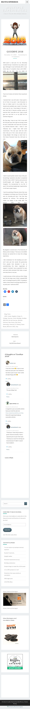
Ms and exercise (13, 320)
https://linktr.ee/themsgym (10, 608)
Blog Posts (7, 314)
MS (7, 320)
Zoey (17, 326)
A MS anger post (8, 578)
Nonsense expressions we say (12, 559)
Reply (7, 381)
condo (9, 316)
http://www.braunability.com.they (14, 413)
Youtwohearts (22, 54)
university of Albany (14, 324)
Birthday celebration (9, 563)
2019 (5, 316)
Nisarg (15, 703)
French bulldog (17, 318)
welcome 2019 (11, 326)
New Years (18, 322)
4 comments (16, 56)
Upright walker (8, 556)
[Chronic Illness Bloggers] (15, 662)
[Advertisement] (15, 686)
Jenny (11, 363)
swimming (6, 324)
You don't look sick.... (9, 553)
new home (11, 322)
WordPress (20, 702)
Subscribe (7, 530)
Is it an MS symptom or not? (11, 569)
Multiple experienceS (9, 2)
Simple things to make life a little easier (14, 566)
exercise (10, 318)
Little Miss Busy (8, 582)
